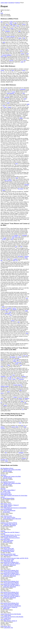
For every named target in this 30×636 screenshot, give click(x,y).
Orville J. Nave (6, 491)
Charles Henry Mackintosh (9, 525)
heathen (13, 357)
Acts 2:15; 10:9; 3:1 (15, 340)
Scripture (3, 428)
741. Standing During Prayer (8, 482)
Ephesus (24, 376)
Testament (11, 93)
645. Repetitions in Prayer (7, 468)
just (18, 322)
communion (23, 89)
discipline (26, 184)
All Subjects (11, 2)
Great (9, 379)
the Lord (7, 180)
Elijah (16, 363)
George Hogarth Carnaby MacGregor (12, 518)
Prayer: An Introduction (9, 510)
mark (28, 104)
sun (16, 246)
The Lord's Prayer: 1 (6, 619)
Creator (15, 397)
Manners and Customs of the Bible (12, 469)
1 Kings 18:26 (15, 372)
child (14, 25)
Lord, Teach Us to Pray (6, 516)
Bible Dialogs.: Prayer (6, 503)
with (11, 36)
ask (28, 57)
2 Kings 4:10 (15, 243)
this (24, 38)
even (2, 366)
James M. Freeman (7, 471)
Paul (14, 375)
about (18, 377)
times (16, 236)
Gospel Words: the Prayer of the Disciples (11, 605)
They (7, 24)
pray (25, 60)
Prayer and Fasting (5, 539)
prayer (23, 70)
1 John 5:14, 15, (15, 45)
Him (13, 36)
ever (20, 362)
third (4, 42)
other (15, 23)
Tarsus (9, 107)
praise (11, 21)
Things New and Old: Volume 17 (12, 563)
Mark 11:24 (14, 126)
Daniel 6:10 (15, 231)
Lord (8, 102)
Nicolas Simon (6, 511)
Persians (24, 458)
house (3, 190)
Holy (14, 260)
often (11, 24)
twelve (13, 92)
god (21, 365)
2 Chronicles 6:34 (15, 279)
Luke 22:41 (15, 209)
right (5, 56)
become (15, 384)
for (18, 357)
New (23, 93)
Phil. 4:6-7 (15, 169)
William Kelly (6, 608)
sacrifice (7, 309)
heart (10, 23)
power (22, 53)
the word (7, 97)
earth (2, 398)
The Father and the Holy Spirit (8, 554)
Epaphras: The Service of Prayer (12, 537)
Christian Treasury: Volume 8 (11, 555)
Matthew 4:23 (15, 302)
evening (2, 309)
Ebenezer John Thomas (8, 551)
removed (19, 384)
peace (20, 38)
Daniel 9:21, (14, 327)
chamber (16, 235)
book (8, 391)
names (5, 405)
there (12, 28)
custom (2, 70)
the (4, 239)
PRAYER (3, 488)
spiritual (2, 386)
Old (8, 93)
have (21, 51)
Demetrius (3, 376)
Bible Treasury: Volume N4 (10, 607)
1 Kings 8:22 (14, 431)
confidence (8, 55)
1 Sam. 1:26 (14, 194)
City (17, 260)
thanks (4, 238)
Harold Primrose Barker (8, 498)
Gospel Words (7, 615)
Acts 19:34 (14, 382)
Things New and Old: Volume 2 (11, 532)
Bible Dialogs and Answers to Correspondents (15, 507)
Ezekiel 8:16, (15, 252)
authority (27, 398)
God (18, 25)
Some (2, 359)
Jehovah (27, 256)
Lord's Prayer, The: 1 (6, 626)
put (22, 386)
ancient (2, 426)
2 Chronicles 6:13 (14, 438)
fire (21, 246)
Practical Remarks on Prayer (7, 550)
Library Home (4, 2)
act (1, 402)
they (2, 260)
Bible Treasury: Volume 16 (10, 620)
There (3, 306)
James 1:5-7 (15, 150)
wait (10, 60)
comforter (7, 31)
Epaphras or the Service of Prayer (9, 522)
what (2, 56)
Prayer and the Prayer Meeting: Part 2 (10, 573)
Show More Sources (6, 502)
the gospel (20, 188)
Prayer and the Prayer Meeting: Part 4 (10, 595)
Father (21, 118)
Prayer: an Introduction (6, 509)
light (10, 179)
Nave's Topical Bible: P (9, 490)
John (25, 98)
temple (21, 256)
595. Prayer (3, 475)
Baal (9, 365)
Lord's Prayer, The (8, 627)
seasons (9, 308)
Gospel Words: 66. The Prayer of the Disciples (12, 616)
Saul (5, 107)
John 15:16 (14, 134)
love (28, 53)
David (8, 313)
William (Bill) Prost (7, 541)
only (20, 31)
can (23, 409)
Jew (7, 310)
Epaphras (3, 531)
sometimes (21, 452)
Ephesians (21, 379)
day (19, 236)
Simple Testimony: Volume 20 (11, 505)
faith (7, 49)
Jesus (10, 180)
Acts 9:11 (15, 109)
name (22, 401)
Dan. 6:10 (14, 78)
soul (3, 29)
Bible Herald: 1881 (8, 560)
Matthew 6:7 (15, 354)
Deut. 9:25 (14, 214)
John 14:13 (15, 130)
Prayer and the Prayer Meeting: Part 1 (10, 562)
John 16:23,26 (14, 141)
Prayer (23, 24)
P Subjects (17, 2)
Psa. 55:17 (15, 73)
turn (11, 376)
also (27, 298)
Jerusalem (24, 235)
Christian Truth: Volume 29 (10, 524)
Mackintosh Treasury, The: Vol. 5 (12, 535)
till (12, 60)
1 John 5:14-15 (15, 157)
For (3, 239)
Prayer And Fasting (8, 540)
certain (14, 361)
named (12, 320)
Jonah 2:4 (15, 297)
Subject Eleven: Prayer (6, 494)
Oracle (25, 257)
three (4, 27)
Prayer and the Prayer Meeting (11, 571)
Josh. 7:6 (15, 218)
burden (8, 36)
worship (7, 386)
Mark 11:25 (15, 198)
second (4, 55)
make (22, 61)
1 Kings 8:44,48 (15, 269)
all (8, 377)
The (2, 21)
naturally (14, 309)
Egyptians (3, 459)
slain (21, 390)
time (2, 38)
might (26, 310)
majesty (20, 398)
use (27, 355)
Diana (14, 379)
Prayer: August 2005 (6, 492)
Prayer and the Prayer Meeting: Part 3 (10, 584)
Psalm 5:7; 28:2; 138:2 (15, 288)
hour (27, 333)
